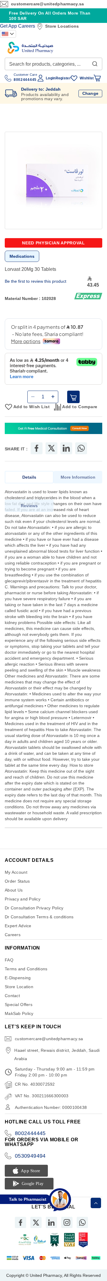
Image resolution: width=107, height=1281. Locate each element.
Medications (22, 256)
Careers (26, 26)
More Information (78, 477)
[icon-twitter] (36, 1222)
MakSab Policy (19, 1013)
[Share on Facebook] (36, 448)
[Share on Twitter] (51, 448)
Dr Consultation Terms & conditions (39, 916)
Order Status (17, 881)
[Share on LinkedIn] (66, 448)
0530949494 (30, 1156)
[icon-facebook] (20, 1222)
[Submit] (94, 62)
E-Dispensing (18, 977)
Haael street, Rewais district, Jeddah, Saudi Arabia (57, 1054)
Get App (8, 26)
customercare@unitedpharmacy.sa (47, 3)
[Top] (96, 1203)
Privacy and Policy (22, 899)
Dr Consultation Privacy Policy (34, 908)
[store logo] (30, 48)
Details (29, 477)
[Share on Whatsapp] (81, 448)
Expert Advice (18, 925)
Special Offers (18, 1004)
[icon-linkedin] (51, 1222)
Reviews (29, 505)
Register (63, 78)
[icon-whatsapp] (82, 1222)
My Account (16, 872)
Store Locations (62, 26)
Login (50, 78)
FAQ (9, 960)
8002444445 (30, 1133)
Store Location (19, 986)
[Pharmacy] (53, 429)
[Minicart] (97, 78)
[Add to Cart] (73, 397)
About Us (14, 890)
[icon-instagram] (67, 1222)
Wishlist (87, 78)
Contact (12, 995)
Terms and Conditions (26, 968)
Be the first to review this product (35, 281)
